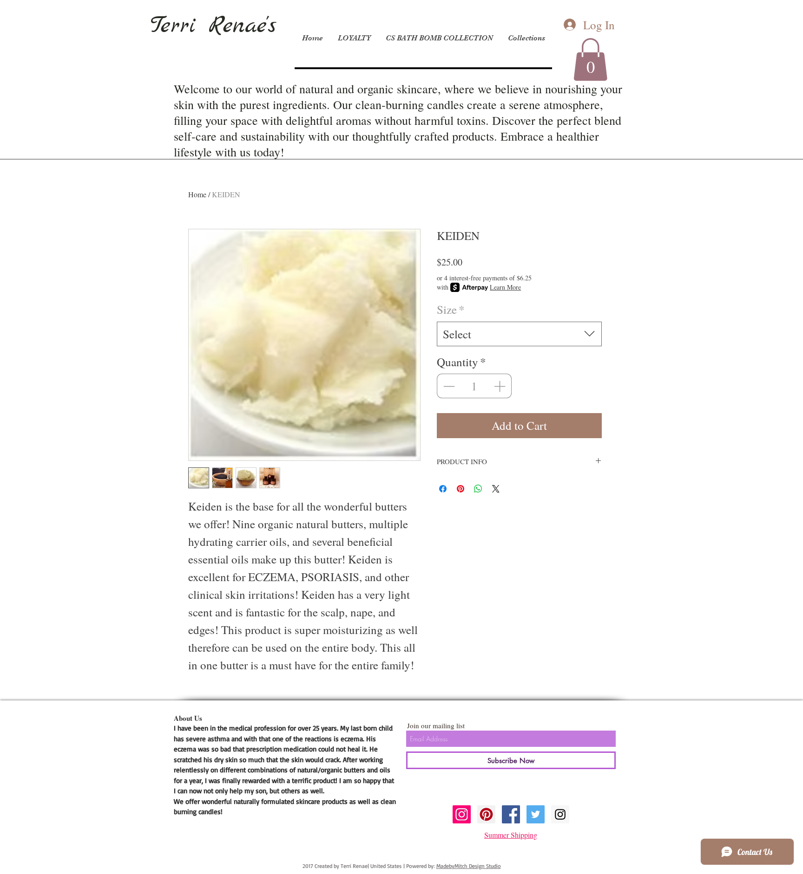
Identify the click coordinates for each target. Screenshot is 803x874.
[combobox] (519, 334)
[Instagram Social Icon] (462, 814)
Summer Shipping (510, 835)
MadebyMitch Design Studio (468, 865)
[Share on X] (495, 488)
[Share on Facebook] (442, 488)
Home (197, 194)
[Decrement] (448, 386)
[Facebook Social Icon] (511, 814)
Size (451, 309)
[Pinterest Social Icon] (486, 814)
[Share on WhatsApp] (478, 488)
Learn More (505, 287)
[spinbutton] (474, 386)
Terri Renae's (213, 26)
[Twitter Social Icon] (536, 814)
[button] (590, 59)
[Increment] (500, 386)
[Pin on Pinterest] (460, 488)
